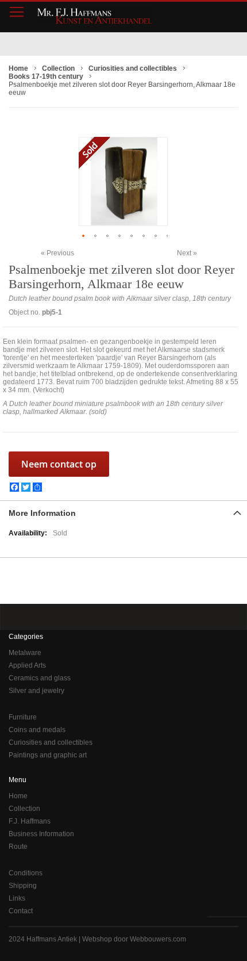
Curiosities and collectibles (50, 742)
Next (184, 253)
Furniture (23, 717)
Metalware (25, 653)
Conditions (26, 873)
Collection (24, 809)
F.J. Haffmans (30, 821)
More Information (42, 513)
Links (17, 898)
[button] (85, 235)
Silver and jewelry (36, 691)
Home (18, 796)
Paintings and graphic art (48, 755)
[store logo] (94, 16)
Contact (21, 911)
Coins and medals (37, 730)
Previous (60, 252)
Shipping (23, 886)
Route (18, 847)
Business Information (41, 834)
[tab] (123, 511)
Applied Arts (27, 665)
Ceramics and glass (40, 678)
